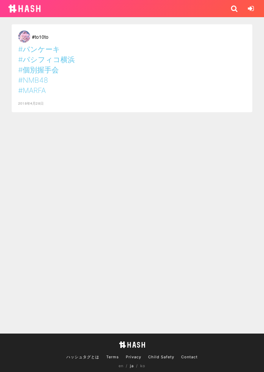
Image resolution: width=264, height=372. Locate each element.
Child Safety (161, 356)
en (121, 365)
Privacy (133, 356)
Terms (112, 356)
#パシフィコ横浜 (46, 59)
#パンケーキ (39, 49)
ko (142, 365)
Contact (189, 356)
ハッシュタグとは (82, 356)
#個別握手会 (38, 70)
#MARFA (32, 90)
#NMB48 (33, 80)
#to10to (40, 36)
